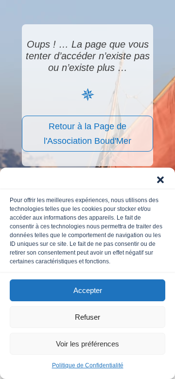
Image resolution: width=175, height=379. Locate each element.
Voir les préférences (87, 344)
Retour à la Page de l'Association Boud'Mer (87, 133)
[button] (160, 180)
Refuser (87, 317)
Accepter (87, 290)
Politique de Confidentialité (87, 365)
